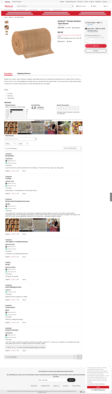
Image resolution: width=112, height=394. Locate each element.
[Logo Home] (8, 6)
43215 (103, 37)
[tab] (8, 73)
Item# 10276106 (61, 25)
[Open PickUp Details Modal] (101, 23)
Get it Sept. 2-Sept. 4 (92, 30)
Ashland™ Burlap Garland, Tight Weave (69, 22)
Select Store (90, 24)
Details (59, 36)
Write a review (76, 27)
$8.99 (60, 32)
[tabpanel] (43, 87)
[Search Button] (72, 6)
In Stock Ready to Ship (92, 31)
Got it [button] (98, 387)
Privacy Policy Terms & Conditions (96, 384)
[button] (98, 390)
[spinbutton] (89, 40)
